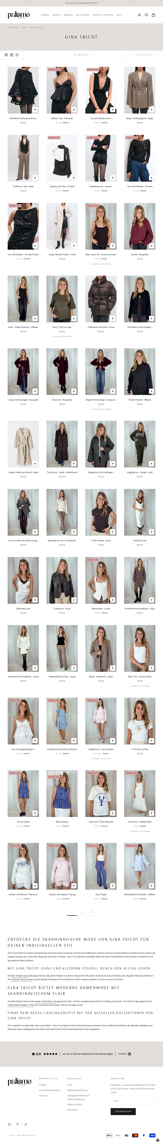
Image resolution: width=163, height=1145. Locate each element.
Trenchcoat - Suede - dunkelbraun (62, 472)
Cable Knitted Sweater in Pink (21, 1005)
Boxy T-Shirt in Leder (62, 327)
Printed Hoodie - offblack (139, 400)
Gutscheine (83, 15)
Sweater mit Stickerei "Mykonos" (23, 894)
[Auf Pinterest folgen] (17, 1124)
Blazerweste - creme (101, 609)
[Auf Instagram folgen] (9, 1124)
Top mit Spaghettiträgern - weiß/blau (23, 749)
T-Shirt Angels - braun (101, 541)
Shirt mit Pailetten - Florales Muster (139, 186)
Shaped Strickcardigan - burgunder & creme (101, 400)
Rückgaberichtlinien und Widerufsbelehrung (78, 1097)
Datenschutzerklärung (77, 1090)
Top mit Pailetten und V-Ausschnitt (101, 118)
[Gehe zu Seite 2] (91, 912)
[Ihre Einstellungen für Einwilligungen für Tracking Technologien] (157, 1139)
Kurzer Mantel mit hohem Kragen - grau (23, 541)
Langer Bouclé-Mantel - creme (62, 254)
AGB (69, 1085)
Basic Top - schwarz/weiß (139, 677)
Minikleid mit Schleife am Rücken (62, 749)
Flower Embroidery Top (45, 1001)
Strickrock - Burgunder (62, 400)
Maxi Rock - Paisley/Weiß (139, 822)
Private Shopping (103, 15)
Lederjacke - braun (62, 609)
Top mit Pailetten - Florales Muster (23, 254)
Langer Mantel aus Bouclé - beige (23, 472)
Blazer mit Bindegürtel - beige (140, 118)
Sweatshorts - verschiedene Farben (101, 749)
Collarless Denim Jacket (21, 979)
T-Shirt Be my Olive (140, 749)
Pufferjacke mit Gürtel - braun (101, 327)
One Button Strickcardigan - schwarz (139, 327)
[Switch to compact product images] (17, 55)
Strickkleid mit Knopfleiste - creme (23, 677)
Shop (24, 27)
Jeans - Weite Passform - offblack (23, 327)
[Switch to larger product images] (6, 55)
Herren (56, 15)
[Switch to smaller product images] (11, 55)
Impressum (72, 1110)
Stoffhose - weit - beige (23, 186)
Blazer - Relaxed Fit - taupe (101, 677)
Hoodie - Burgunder (140, 254)
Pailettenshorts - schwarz (100, 186)
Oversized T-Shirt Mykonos (101, 822)
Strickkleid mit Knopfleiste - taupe (140, 609)
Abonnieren (123, 1111)
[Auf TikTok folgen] (25, 1124)
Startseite (13, 27)
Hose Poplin (101, 894)
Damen (45, 15)
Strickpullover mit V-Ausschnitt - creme (62, 541)
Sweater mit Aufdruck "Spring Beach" (62, 894)
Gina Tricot (37, 27)
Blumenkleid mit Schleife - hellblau (139, 894)
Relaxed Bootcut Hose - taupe (62, 677)
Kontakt (42, 1085)
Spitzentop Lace (23, 609)
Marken (68, 15)
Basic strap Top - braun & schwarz (101, 254)
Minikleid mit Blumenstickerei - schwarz (23, 118)
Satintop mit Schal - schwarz (62, 186)
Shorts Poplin (23, 822)
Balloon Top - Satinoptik (62, 118)
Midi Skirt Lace (139, 541)
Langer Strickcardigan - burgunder (23, 400)
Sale (119, 15)
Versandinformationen (49, 1090)
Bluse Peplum (62, 822)
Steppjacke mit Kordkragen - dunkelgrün (101, 472)
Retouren (43, 1096)
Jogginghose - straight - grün (140, 472)
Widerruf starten (74, 1105)
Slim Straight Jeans (19, 976)
